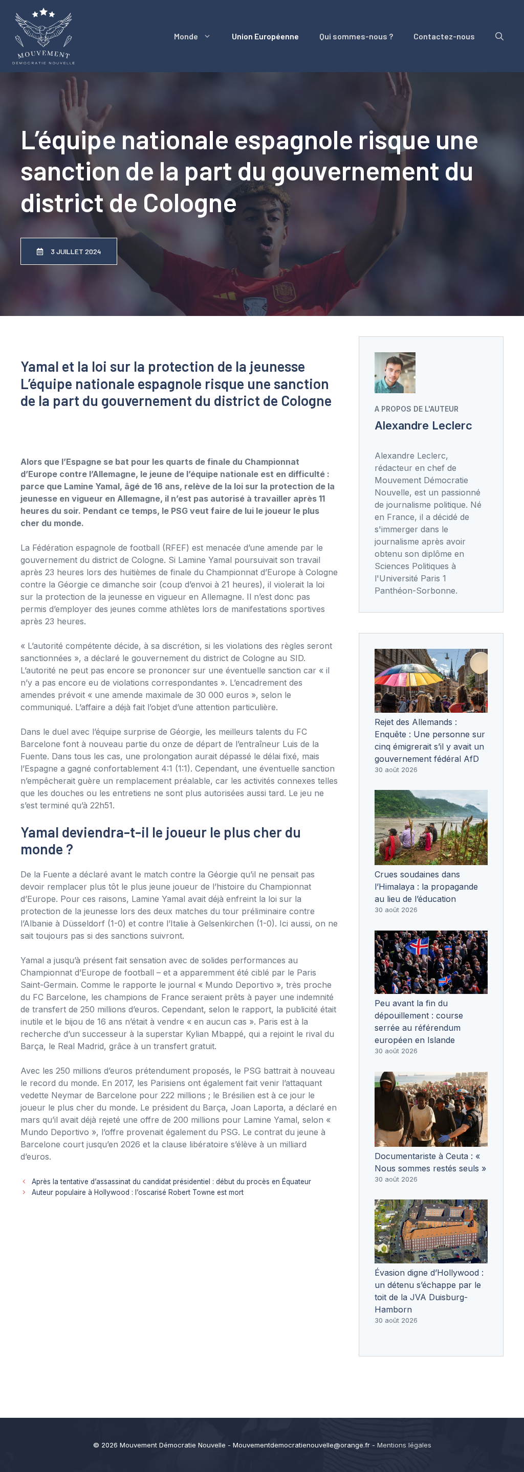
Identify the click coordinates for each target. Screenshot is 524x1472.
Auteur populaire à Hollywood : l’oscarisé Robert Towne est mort (138, 1192)
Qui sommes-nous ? (356, 36)
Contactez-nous (444, 36)
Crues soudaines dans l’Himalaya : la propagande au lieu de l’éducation (426, 886)
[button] (499, 36)
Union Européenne (265, 36)
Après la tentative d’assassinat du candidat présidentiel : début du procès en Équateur (171, 1181)
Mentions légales (404, 1445)
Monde (186, 36)
